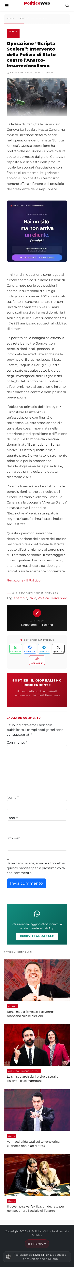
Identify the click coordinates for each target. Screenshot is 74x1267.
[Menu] (7, 5)
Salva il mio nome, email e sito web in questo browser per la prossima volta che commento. (36, 868)
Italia (13, 31)
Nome (13, 798)
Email (12, 818)
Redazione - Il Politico (23, 580)
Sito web (14, 838)
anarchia (20, 598)
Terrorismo (58, 598)
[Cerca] (67, 5)
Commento (17, 742)
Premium (38, 1243)
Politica (43, 598)
